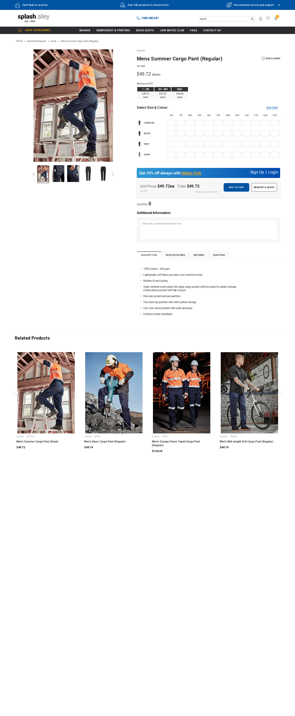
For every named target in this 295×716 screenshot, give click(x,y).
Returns (199, 255)
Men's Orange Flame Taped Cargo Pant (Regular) (176, 443)
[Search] (252, 19)
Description (149, 255)
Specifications (175, 255)
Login (273, 172)
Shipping (219, 255)
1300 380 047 (150, 18)
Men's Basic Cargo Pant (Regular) (105, 441)
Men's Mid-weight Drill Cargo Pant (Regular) (246, 441)
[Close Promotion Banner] (277, 7)
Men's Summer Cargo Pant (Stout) (37, 441)
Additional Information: (154, 213)
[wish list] (268, 18)
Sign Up (257, 172)
